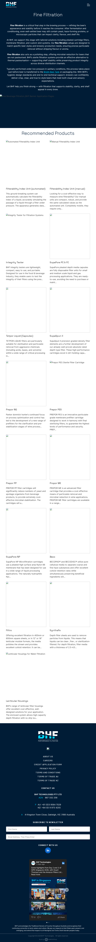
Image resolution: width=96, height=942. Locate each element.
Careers (48, 760)
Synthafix (55, 630)
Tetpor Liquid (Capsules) (19, 335)
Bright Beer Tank (51, 72)
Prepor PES (56, 409)
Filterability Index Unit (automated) (25, 188)
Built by (41, 939)
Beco (52, 556)
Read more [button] (35, 874)
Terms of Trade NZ (48, 780)
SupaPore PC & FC (59, 262)
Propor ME (55, 483)
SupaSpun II (56, 335)
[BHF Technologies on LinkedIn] (48, 850)
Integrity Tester (15, 262)
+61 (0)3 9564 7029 (51, 804)
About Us (48, 756)
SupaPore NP (13, 556)
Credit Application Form (48, 764)
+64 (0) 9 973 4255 (51, 807)
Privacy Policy (48, 768)
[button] (29, 890)
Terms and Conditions (48, 772)
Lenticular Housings (17, 700)
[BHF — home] (11, 5)
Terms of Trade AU (48, 776)
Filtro (9, 630)
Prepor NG (11, 409)
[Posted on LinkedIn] (63, 863)
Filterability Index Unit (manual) (67, 188)
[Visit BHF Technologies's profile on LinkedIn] (33, 863)
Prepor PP (11, 483)
